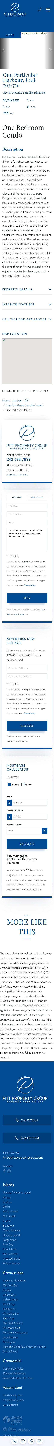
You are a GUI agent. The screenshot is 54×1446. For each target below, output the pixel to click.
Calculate (27, 843)
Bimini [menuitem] (6, 1206)
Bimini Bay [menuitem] (9, 1304)
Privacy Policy (29, 585)
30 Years (15, 784)
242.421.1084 (30, 1138)
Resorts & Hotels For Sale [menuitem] (17, 1378)
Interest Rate (14, 824)
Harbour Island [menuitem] (11, 1235)
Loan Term (13, 777)
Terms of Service (19, 614)
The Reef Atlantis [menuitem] (13, 1323)
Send (27, 597)
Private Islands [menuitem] (11, 1263)
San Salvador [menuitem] (10, 1254)
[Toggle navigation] (48, 9)
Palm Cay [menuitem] (8, 1318)
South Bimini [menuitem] (10, 1351)
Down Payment (15, 810)
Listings (17, 400)
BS (26, 400)
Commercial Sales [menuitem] (13, 1368)
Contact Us (11, 475)
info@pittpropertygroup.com (23, 1157)
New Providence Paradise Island (24, 405)
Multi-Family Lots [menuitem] (13, 1395)
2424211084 (29, 1120)
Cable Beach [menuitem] (10, 1299)
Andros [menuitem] (7, 1202)
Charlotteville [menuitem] (10, 1313)
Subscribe (27, 725)
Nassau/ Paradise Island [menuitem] (17, 1192)
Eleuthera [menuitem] (8, 1225)
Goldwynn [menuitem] (9, 1342)
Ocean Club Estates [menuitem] (14, 1280)
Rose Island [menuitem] (9, 1249)
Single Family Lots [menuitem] (13, 1400)
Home (5, 400)
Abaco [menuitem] (6, 1197)
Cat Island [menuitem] (9, 1216)
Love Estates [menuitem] (10, 1337)
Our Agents (22, 475)
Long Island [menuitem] (9, 1239)
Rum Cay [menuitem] (8, 1244)
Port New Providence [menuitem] (15, 1332)
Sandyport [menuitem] (9, 1309)
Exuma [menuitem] (7, 1221)
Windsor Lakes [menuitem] (11, 1327)
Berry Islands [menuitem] (10, 1211)
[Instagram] (9, 1171)
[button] (5, 50)
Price (9, 796)
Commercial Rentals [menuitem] (14, 1373)
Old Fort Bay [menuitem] (10, 1285)
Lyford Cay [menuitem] (9, 1294)
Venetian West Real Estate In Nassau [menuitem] (24, 1346)
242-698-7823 (18, 459)
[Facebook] (4, 1171)
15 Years (29, 784)
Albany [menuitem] (7, 1290)
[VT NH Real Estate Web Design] (27, 1420)
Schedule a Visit (37, 497)
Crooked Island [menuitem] (11, 1258)
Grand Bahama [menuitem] (11, 1230)
